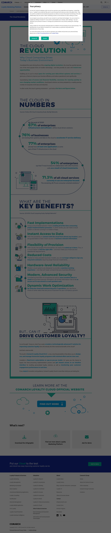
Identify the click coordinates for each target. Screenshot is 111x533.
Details (45, 38)
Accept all (34, 38)
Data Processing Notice (43, 33)
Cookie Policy (55, 33)
